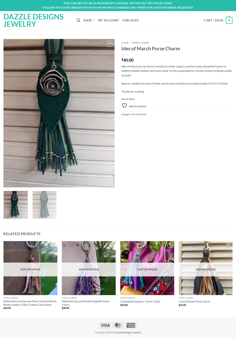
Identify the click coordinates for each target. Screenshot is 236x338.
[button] (218, 20)
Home (125, 42)
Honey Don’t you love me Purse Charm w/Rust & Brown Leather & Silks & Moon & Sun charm (30, 303)
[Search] (78, 20)
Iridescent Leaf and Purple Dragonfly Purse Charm (85, 303)
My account (108, 20)
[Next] (106, 113)
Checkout (130, 20)
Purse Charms (140, 42)
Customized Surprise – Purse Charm (140, 301)
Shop (87, 20)
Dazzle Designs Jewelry (33, 20)
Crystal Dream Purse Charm (194, 301)
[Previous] (11, 113)
